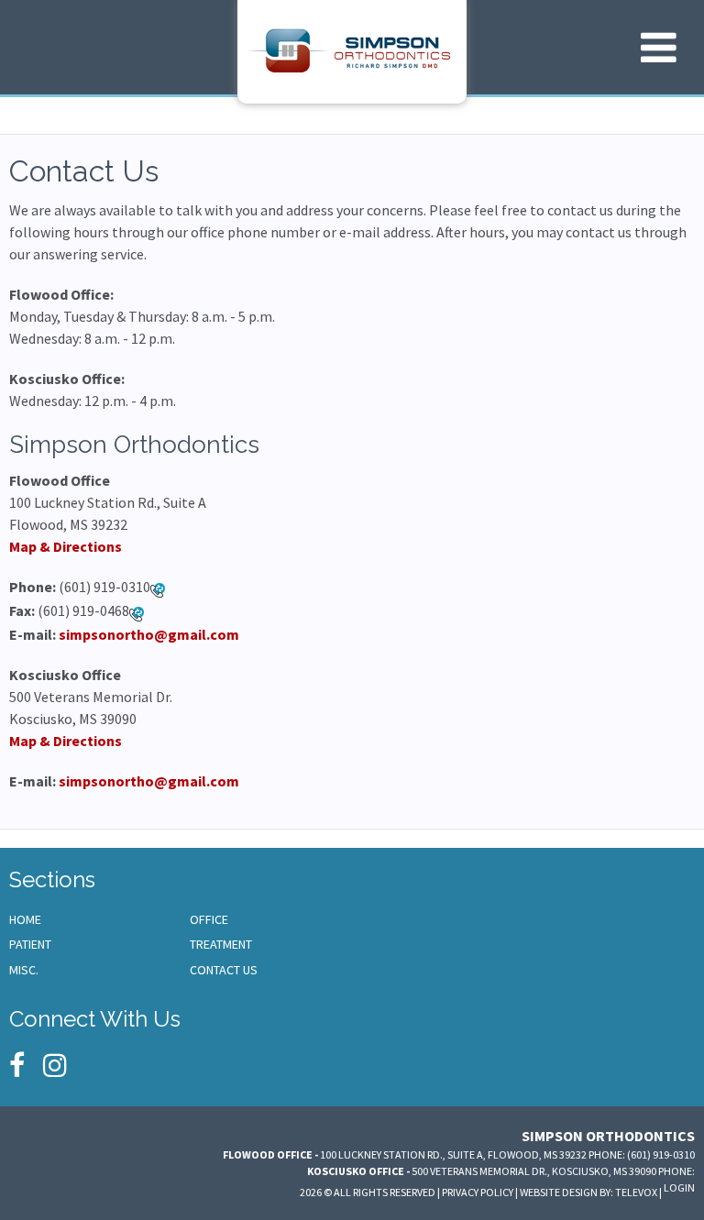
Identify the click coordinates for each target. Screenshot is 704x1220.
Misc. (23, 970)
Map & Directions (65, 546)
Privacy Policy (477, 1192)
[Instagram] (55, 1065)
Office (209, 919)
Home (25, 919)
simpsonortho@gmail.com (149, 634)
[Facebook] (17, 1065)
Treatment (221, 944)
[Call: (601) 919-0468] (136, 612)
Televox (636, 1192)
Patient (30, 944)
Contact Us (224, 970)
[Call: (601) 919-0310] (157, 588)
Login (679, 1187)
